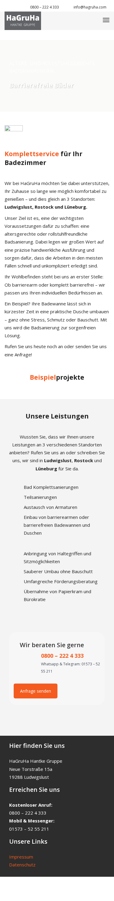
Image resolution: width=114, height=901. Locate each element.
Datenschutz (22, 865)
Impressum (21, 857)
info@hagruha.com (90, 7)
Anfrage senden (35, 691)
